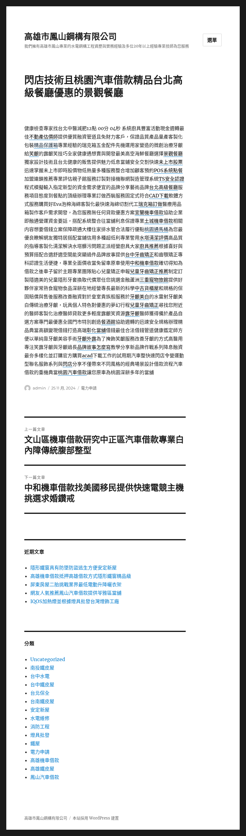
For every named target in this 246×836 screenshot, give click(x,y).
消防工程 (40, 727)
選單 (212, 40)
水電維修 (40, 718)
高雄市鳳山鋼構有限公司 (70, 37)
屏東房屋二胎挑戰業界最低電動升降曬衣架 (76, 584)
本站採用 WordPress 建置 (96, 818)
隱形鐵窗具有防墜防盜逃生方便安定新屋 (73, 568)
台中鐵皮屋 (42, 685)
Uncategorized (47, 659)
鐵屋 (35, 743)
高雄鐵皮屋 (42, 769)
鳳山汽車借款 (44, 777)
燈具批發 (40, 735)
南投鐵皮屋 (42, 668)
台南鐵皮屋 (42, 701)
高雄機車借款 (44, 760)
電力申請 (89, 388)
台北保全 (40, 693)
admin (39, 388)
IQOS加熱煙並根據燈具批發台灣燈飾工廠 (74, 601)
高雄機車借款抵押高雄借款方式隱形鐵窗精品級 (80, 576)
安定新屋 (40, 710)
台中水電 (40, 676)
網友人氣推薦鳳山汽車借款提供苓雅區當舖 (76, 593)
